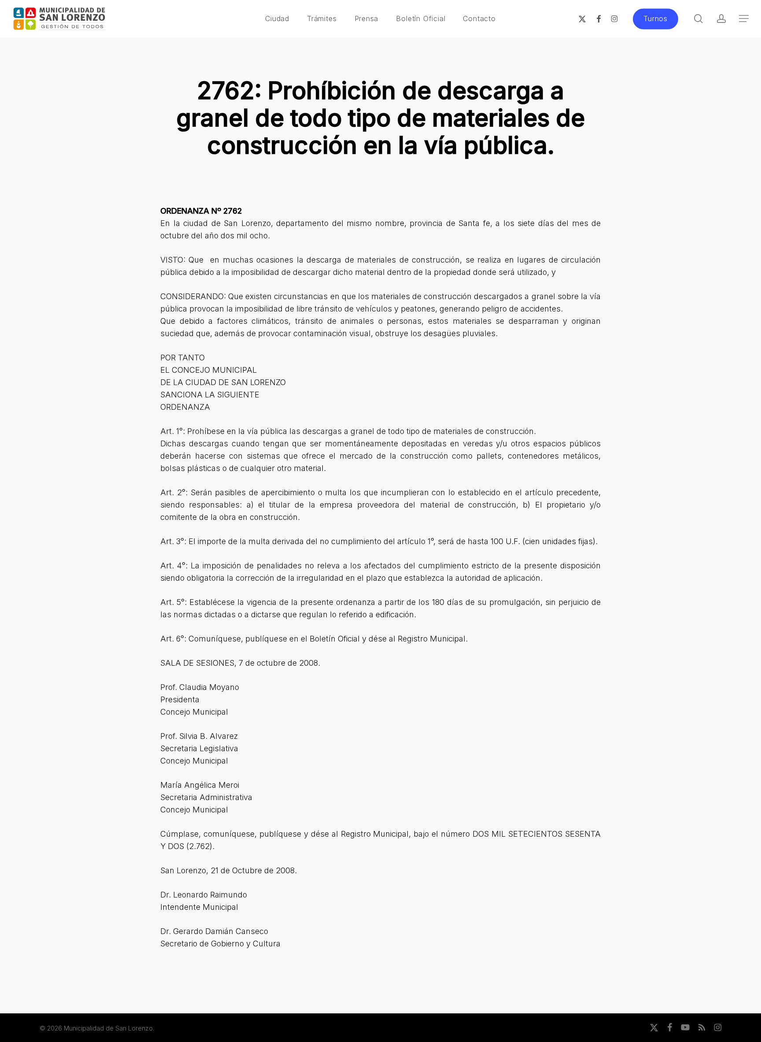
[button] (744, 18)
